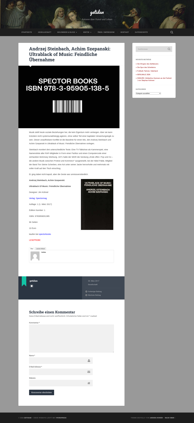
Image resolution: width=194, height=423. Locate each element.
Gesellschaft (44, 32)
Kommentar (34, 323)
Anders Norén (156, 418)
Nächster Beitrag (94, 295)
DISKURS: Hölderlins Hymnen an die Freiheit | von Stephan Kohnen (154, 79)
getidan (97, 12)
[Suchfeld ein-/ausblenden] (172, 32)
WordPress (61, 418)
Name (32, 355)
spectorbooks (45, 234)
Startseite (26, 32)
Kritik (86, 32)
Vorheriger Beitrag (95, 291)
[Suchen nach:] (154, 49)
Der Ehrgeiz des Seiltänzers (147, 64)
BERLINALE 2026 (143, 74)
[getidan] (35, 259)
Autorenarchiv (32, 286)
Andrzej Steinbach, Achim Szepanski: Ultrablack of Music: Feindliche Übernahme (69, 54)
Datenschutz (141, 32)
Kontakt (125, 32)
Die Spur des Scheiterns (146, 67)
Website (32, 378)
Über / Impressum (106, 32)
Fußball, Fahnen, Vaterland (147, 71)
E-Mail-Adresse (35, 367)
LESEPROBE (35, 240)
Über (31, 249)
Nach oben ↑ (170, 418)
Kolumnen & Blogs (66, 32)
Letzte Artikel (40, 249)
